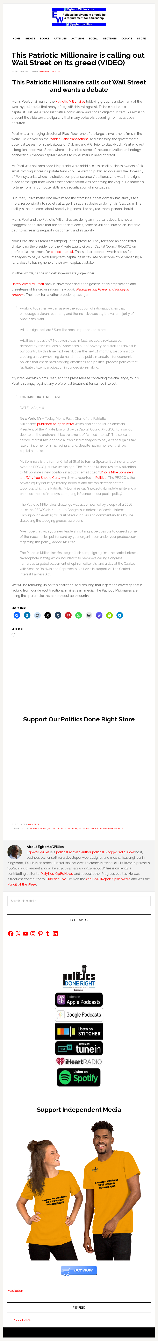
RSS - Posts (22, 1320)
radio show (126, 852)
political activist (68, 852)
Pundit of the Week (21, 884)
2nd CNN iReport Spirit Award (108, 879)
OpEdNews (64, 874)
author (86, 852)
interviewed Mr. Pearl (28, 284)
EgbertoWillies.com (79, 17)
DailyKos (47, 874)
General (34, 824)
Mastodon (15, 1291)
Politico (101, 478)
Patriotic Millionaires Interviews (101, 828)
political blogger (104, 852)
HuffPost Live (56, 879)
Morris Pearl (38, 828)
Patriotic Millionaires (70, 101)
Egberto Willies (38, 852)
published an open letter (55, 424)
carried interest (62, 252)
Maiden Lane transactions (68, 139)
